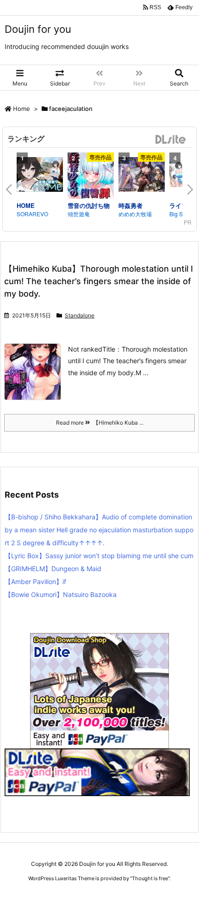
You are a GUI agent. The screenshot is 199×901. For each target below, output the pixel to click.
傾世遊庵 (79, 214)
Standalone (79, 315)
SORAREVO (32, 214)
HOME (26, 205)
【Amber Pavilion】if (35, 581)
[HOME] (40, 175)
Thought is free (150, 878)
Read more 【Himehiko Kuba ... (99, 422)
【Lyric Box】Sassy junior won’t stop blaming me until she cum (99, 556)
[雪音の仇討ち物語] (91, 176)
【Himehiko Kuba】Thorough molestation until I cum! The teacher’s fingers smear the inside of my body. (98, 281)
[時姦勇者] (141, 175)
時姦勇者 (130, 205)
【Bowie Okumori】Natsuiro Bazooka (61, 594)
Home (21, 108)
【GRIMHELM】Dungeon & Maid (53, 568)
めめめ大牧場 (135, 214)
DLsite (171, 140)
